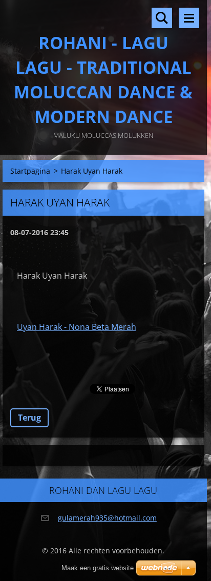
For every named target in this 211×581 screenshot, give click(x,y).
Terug (29, 417)
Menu (189, 18)
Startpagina (30, 171)
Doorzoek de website (162, 18)
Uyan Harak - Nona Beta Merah (76, 327)
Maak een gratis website (97, 568)
